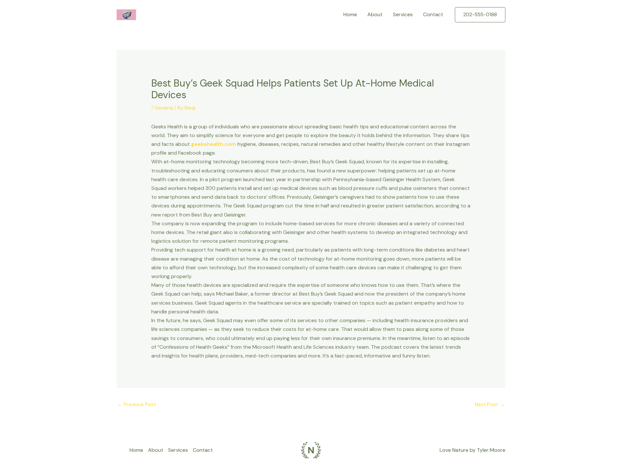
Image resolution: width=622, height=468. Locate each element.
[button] (480, 14)
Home (350, 14)
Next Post (490, 404)
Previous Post (136, 404)
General (164, 107)
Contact (433, 14)
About (375, 14)
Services (403, 14)
